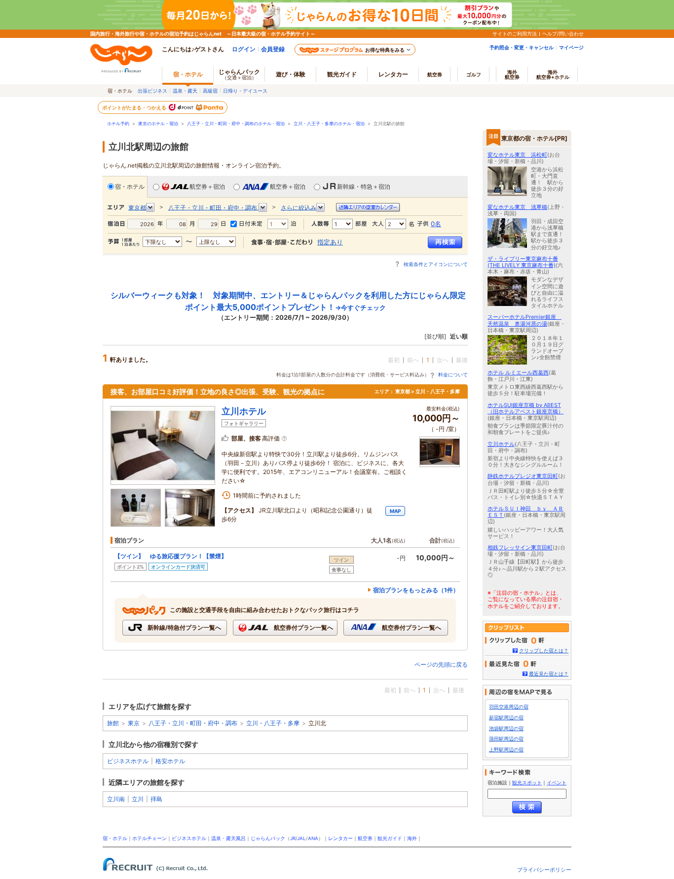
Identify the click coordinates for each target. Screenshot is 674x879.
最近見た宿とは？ (548, 673)
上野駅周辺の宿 (506, 749)
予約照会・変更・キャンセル (521, 47)
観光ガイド (389, 838)
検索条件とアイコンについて (436, 264)
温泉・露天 (185, 91)
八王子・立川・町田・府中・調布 (193, 723)
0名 (436, 224)
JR (293, 838)
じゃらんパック (239, 74)
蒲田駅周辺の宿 (506, 739)
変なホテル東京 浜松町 (517, 154)
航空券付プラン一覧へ (302, 627)
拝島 (156, 799)
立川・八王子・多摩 (273, 723)
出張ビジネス (152, 91)
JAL (301, 838)
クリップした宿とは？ (543, 650)
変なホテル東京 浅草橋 (517, 206)
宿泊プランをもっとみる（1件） (416, 590)
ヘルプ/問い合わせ (563, 33)
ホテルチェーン (149, 838)
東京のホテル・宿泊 (158, 123)
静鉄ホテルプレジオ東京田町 (522, 476)
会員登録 (273, 49)
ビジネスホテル (128, 761)
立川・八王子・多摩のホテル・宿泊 (329, 123)
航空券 (434, 74)
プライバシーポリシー (544, 869)
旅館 (113, 723)
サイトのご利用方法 (514, 33)
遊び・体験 (290, 74)
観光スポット (527, 782)
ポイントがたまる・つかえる (134, 107)
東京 (134, 723)
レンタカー (393, 74)
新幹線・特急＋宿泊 (363, 186)
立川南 (116, 799)
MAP (395, 511)
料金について (453, 374)
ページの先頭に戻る (441, 664)
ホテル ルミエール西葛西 (518, 372)
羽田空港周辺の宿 (508, 707)
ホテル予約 (118, 123)
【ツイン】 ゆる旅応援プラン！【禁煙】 (170, 556)
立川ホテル (244, 411)
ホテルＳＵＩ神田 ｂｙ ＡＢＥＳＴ (525, 511)
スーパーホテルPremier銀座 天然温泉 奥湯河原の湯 (524, 320)
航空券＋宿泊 (207, 186)
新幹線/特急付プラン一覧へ (183, 627)
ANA (313, 838)
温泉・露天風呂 (228, 838)
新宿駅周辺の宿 (506, 717)
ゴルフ (473, 74)
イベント (556, 782)
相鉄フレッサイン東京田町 (520, 547)
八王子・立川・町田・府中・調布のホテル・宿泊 (236, 123)
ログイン (244, 49)
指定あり (330, 242)
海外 (512, 74)
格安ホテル (170, 761)
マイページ (571, 47)
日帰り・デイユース (245, 91)
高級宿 (210, 91)
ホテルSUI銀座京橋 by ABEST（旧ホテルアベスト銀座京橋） (525, 408)
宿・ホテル (130, 186)
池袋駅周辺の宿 (506, 728)
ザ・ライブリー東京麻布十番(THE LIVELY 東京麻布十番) (522, 262)
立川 (138, 799)
